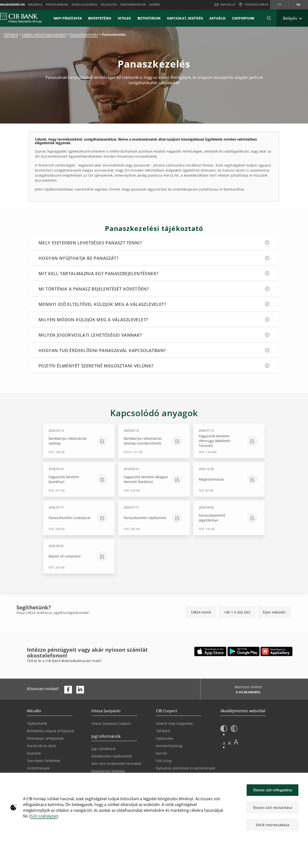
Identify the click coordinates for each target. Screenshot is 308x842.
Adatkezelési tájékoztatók (111, 756)
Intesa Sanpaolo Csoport (111, 723)
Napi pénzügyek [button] (67, 18)
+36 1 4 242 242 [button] (237, 612)
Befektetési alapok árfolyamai (50, 731)
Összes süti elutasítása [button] (272, 807)
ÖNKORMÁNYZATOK (133, 4)
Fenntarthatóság (169, 745)
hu (298, 4)
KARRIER (154, 4)
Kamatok (34, 753)
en (279, 4)
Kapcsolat (227, 4)
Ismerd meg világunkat (174, 723)
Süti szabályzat (44, 816)
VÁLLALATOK (109, 4)
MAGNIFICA (35, 4)
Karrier (161, 753)
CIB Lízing (164, 760)
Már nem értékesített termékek (116, 763)
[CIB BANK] (21, 18)
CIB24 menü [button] (201, 612)
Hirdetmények (38, 768)
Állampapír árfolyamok (45, 738)
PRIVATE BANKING (57, 4)
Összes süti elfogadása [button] (272, 790)
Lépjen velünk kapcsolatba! (44, 34)
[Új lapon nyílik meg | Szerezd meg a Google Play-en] (243, 651)
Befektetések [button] (99, 18)
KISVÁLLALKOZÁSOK (84, 4)
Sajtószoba (164, 738)
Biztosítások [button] (148, 18)
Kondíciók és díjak (41, 745)
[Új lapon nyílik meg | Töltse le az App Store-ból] (210, 651)
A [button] (224, 743)
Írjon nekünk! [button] (274, 612)
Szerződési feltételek (43, 760)
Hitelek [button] (124, 18)
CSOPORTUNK (243, 18)
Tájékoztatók (37, 723)
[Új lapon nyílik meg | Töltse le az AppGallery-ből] (276, 651)
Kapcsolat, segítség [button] (185, 18)
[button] (269, 18)
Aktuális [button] (217, 18)
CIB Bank (11, 34)
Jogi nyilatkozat (103, 748)
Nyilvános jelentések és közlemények (185, 768)
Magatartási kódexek (108, 771)
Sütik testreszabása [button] (272, 825)
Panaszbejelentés (84, 34)
